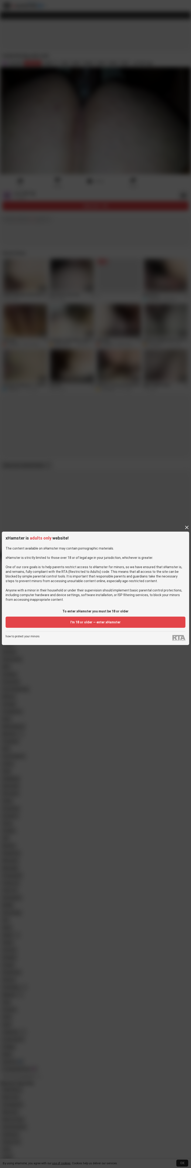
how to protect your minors (23, 636)
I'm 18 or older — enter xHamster (95, 622)
